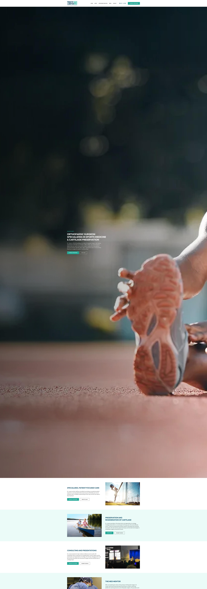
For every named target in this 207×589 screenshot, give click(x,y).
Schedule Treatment (134, 3)
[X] (123, 3)
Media (110, 3)
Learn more (83, 252)
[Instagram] (121, 3)
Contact (114, 3)
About (95, 3)
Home (92, 3)
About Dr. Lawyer (85, 499)
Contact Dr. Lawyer (73, 563)
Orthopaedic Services (103, 3)
